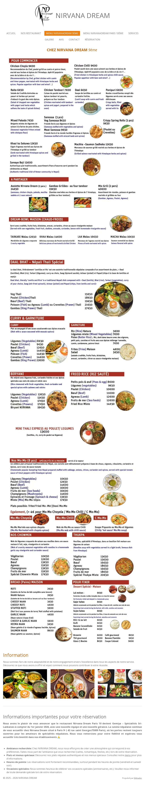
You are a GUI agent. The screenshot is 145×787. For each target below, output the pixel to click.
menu (128, 755)
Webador (138, 778)
